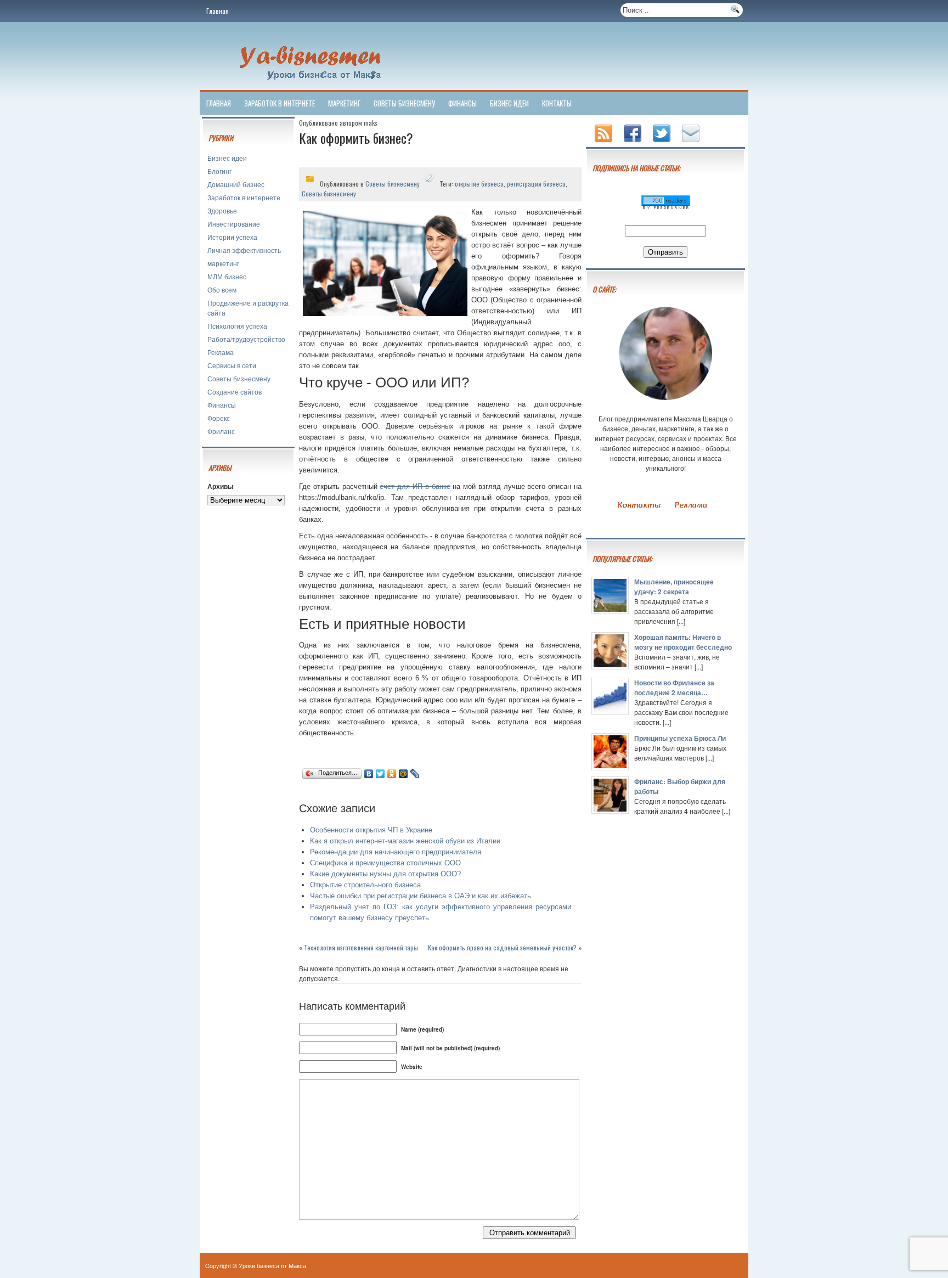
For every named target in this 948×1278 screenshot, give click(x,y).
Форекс (218, 418)
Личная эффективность (244, 250)
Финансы (462, 103)
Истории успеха (232, 236)
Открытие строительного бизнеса (365, 885)
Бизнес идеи (509, 103)
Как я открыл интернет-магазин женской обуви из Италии (405, 841)
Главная (217, 10)
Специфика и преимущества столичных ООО (385, 863)
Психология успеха (237, 325)
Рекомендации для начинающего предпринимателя (395, 852)
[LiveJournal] (415, 774)
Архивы (220, 486)
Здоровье (222, 210)
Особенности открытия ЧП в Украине (371, 830)
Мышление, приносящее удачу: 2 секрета (674, 586)
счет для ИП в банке (415, 486)
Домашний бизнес (235, 184)
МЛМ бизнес (226, 276)
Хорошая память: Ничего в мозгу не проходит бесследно (683, 642)
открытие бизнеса (479, 183)
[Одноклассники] (392, 774)
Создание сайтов (234, 391)
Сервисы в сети (231, 365)
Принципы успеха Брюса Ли (680, 738)
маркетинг (344, 103)
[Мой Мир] (403, 774)
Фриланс (221, 431)
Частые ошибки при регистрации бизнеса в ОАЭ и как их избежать (420, 896)
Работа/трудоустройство (246, 339)
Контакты (557, 103)
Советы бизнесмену (404, 103)
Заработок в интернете (279, 103)
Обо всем (221, 289)
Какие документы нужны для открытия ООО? (385, 874)
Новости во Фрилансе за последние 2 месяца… (674, 687)
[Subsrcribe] (604, 143)
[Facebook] (633, 143)
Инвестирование (233, 223)
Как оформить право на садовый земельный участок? (502, 947)
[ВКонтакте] (369, 774)
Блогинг (219, 171)
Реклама (220, 352)
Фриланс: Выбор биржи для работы (679, 786)
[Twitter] (380, 774)
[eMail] (692, 143)
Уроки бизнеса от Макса (272, 1265)
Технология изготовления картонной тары (361, 947)
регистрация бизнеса (536, 183)
